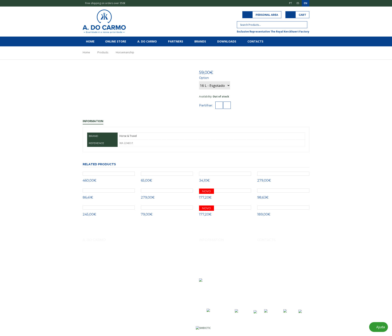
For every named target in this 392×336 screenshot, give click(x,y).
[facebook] (219, 105)
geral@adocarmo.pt (273, 279)
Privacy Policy (207, 268)
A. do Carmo (147, 41)
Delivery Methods (209, 251)
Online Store (115, 41)
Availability (205, 96)
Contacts (255, 41)
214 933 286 (286, 270)
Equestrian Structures (127, 273)
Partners (175, 41)
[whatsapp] (227, 105)
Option (204, 78)
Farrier (88, 273)
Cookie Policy (207, 274)
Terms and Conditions (212, 262)
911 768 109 (285, 260)
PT (290, 3)
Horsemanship (125, 52)
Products (102, 52)
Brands (200, 41)
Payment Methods (209, 257)
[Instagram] (261, 290)
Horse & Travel (128, 136)
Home (90, 41)
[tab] (174, 72)
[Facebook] (270, 290)
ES (298, 3)
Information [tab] (93, 121)
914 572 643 (269, 260)
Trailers (147, 273)
